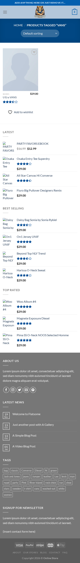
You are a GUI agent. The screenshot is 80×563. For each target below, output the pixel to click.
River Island (36, 482)
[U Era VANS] (20, 69)
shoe (68, 482)
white (62, 488)
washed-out (49, 488)
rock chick (50, 482)
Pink (24, 482)
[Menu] (5, 12)
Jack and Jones (12, 476)
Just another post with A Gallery (33, 424)
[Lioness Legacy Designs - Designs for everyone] (40, 12)
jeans (26, 476)
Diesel (38, 470)
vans (36, 488)
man (72, 476)
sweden (17, 488)
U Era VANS (10, 97)
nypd (6, 482)
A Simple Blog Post (24, 435)
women (8, 494)
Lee (56, 476)
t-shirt (27, 488)
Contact (54, 552)
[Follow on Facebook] (6, 390)
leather (47, 476)
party (15, 482)
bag (6, 470)
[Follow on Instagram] (13, 390)
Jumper (36, 476)
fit (46, 470)
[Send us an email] (26, 390)
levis (64, 476)
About (17, 552)
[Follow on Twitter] (20, 390)
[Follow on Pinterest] (33, 390)
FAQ (65, 552)
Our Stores (30, 552)
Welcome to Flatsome (26, 414)
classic (14, 470)
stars (6, 488)
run (61, 482)
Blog (43, 552)
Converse (26, 470)
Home (18, 25)
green (54, 470)
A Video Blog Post (24, 446)
